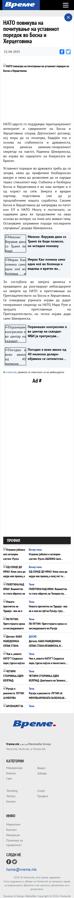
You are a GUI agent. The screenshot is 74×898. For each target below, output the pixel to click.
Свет (9, 778)
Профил (42, 796)
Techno (11, 796)
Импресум (13, 835)
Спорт (41, 791)
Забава (42, 773)
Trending (12, 791)
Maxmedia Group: (39, 744)
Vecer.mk (11, 749)
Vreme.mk (12, 744)
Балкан (11, 773)
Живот (41, 768)
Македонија (14, 768)
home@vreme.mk (21, 869)
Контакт (11, 830)
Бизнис (11, 801)
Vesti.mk (24, 749)
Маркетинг (13, 824)
